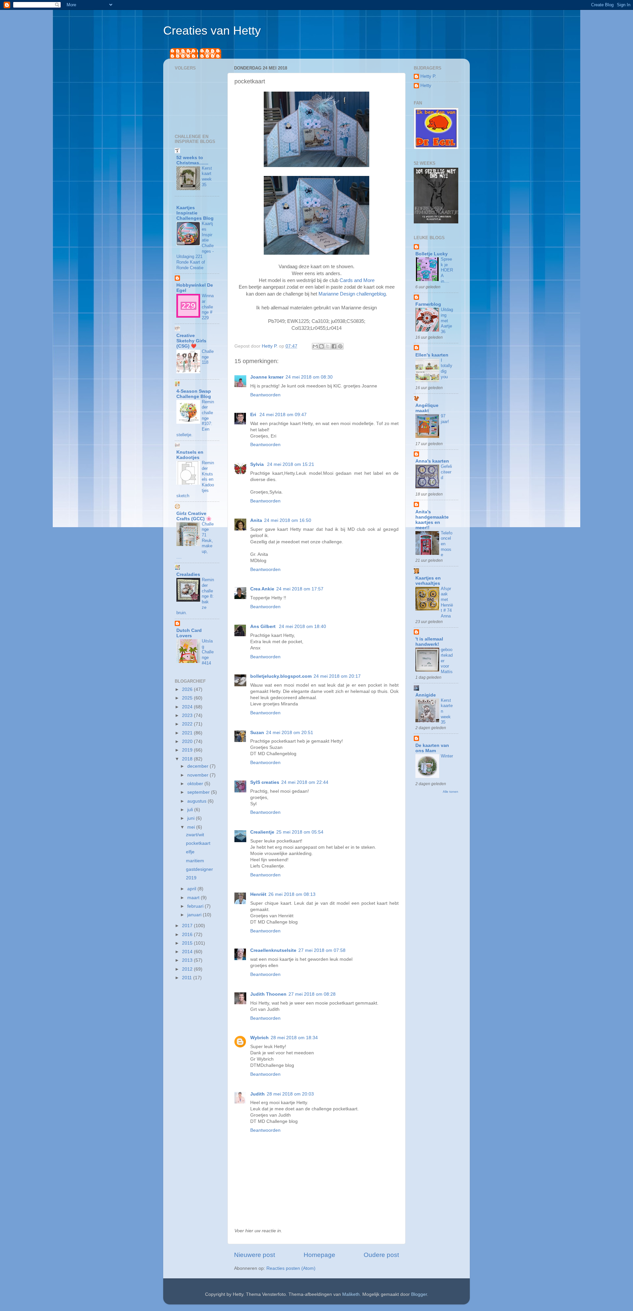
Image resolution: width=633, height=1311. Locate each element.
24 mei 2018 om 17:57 (299, 588)
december (198, 766)
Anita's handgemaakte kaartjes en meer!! (432, 519)
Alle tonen (450, 791)
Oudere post (381, 1254)
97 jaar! (445, 418)
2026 (188, 689)
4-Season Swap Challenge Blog (193, 394)
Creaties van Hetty (212, 30)
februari (196, 906)
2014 (188, 951)
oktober (195, 783)
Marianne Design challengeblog (352, 294)
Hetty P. (184, 53)
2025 (188, 698)
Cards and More (357, 280)
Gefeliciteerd (446, 472)
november (198, 775)
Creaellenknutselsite (273, 950)
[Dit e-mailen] (315, 346)
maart (194, 897)
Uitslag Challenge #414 (208, 652)
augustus (197, 801)
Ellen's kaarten (431, 355)
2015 (188, 943)
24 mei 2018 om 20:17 (337, 676)
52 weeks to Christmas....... (192, 160)
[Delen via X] (327, 346)
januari (195, 914)
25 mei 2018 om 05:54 (299, 832)
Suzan (257, 732)
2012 (188, 969)
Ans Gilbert (263, 626)
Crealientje (262, 832)
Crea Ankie (262, 588)
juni (191, 818)
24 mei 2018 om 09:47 (283, 414)
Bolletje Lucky (431, 253)
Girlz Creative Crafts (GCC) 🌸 (194, 516)
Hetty (210, 53)
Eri (253, 414)
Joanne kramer (267, 377)
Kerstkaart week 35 (207, 176)
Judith (257, 1094)
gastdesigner (199, 869)
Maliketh (351, 1294)
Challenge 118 (208, 357)
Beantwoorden (265, 394)
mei (191, 827)
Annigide (425, 695)
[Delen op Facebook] (334, 346)
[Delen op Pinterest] (340, 346)
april (192, 888)
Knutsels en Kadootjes (189, 455)
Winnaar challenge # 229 (208, 306)
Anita (256, 520)
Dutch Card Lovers (189, 633)
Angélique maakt (426, 408)
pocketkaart (198, 843)
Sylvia (257, 464)
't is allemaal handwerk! (429, 642)
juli (190, 809)
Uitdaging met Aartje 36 (447, 320)
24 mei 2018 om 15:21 (290, 464)
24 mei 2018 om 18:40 (302, 626)
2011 (187, 977)
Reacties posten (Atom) (291, 1268)
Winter (447, 756)
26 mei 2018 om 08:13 (292, 894)
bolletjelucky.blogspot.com (281, 676)
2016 (188, 934)
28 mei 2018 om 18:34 (294, 1037)
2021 (188, 732)
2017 (188, 925)
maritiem (195, 860)
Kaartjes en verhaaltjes (428, 581)
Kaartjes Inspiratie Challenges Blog (195, 213)
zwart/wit (195, 834)
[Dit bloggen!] (321, 346)
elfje (190, 851)
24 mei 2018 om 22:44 (304, 782)
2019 (188, 750)
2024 (188, 706)
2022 (188, 724)
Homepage (319, 1254)
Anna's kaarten (432, 461)
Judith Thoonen (268, 994)
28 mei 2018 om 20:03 (290, 1094)
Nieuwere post (254, 1254)
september (199, 792)
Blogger (419, 1294)
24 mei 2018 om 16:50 (287, 520)
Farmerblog (428, 304)
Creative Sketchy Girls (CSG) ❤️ (191, 341)
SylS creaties (264, 782)
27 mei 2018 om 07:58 (322, 950)
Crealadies (188, 574)
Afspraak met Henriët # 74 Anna (447, 602)
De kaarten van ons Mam (432, 748)
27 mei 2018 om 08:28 (312, 994)
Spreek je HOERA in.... (447, 270)
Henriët (258, 894)
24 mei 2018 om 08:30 (309, 377)
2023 (188, 715)
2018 (188, 758)
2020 (188, 741)
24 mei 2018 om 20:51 (289, 732)
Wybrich (259, 1037)
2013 (188, 960)
